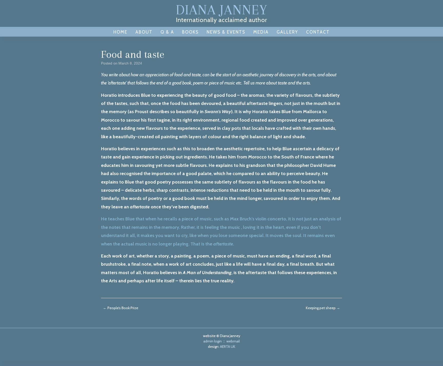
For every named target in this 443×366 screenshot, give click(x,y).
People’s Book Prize (120, 308)
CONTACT (318, 32)
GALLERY (287, 32)
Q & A (167, 32)
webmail (233, 341)
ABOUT (144, 32)
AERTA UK (227, 346)
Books (190, 32)
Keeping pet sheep (323, 308)
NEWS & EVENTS (226, 32)
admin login (212, 341)
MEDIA (261, 32)
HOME (120, 32)
